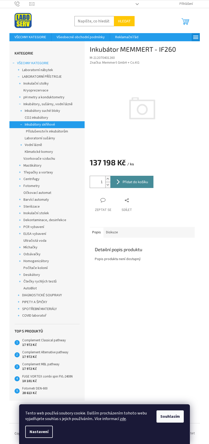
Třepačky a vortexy (38, 172)
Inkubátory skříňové (40, 124)
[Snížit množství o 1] (107, 185)
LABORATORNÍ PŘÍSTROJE (42, 76)
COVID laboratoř (34, 315)
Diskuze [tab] (112, 232)
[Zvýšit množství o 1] (107, 179)
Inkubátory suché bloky (42, 110)
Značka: (114, 62)
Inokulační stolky (36, 83)
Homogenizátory (36, 261)
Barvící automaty (36, 199)
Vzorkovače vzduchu (39, 158)
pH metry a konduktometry (43, 97)
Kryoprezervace (35, 90)
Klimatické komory (39, 151)
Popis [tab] (96, 232)
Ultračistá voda (34, 240)
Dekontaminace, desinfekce (44, 220)
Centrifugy (31, 179)
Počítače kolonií (35, 268)
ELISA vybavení (34, 233)
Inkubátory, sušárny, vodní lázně (48, 104)
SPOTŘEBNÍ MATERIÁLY (39, 309)
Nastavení (39, 432)
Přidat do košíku (135, 182)
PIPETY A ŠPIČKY (34, 302)
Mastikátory (32, 165)
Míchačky (30, 247)
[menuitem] (30, 37)
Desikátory (31, 274)
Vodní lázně (33, 144)
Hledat (124, 21)
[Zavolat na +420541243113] (22, 4)
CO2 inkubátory (36, 117)
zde (123, 419)
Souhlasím (170, 416)
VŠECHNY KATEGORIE (33, 63)
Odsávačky (32, 254)
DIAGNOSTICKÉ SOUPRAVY (42, 295)
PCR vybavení (33, 227)
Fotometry (31, 186)
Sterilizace (31, 206)
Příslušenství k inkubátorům (47, 131)
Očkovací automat (37, 192)
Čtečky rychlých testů (40, 281)
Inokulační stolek (36, 213)
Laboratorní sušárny (40, 138)
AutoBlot (30, 288)
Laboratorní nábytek (37, 70)
